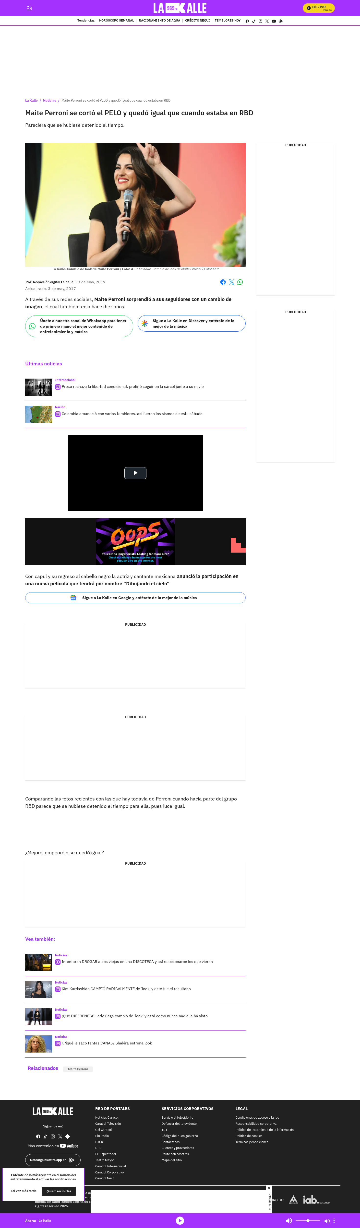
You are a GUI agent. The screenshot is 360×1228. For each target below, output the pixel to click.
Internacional (65, 380)
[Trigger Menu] (29, 8)
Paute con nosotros (175, 1154)
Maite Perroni (78, 1069)
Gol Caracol (103, 1130)
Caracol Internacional (110, 1166)
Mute (289, 1221)
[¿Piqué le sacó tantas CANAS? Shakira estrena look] (38, 1044)
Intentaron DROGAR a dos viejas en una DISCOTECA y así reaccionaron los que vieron (137, 961)
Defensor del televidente (179, 1123)
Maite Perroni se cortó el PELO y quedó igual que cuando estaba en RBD (115, 100)
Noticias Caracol (107, 1118)
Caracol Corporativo (109, 1172)
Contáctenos (171, 1142)
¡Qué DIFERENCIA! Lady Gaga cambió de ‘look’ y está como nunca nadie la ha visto (135, 1015)
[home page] (180, 8)
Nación (60, 407)
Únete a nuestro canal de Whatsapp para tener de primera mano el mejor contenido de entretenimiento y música (83, 326)
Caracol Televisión (108, 1123)
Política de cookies (249, 1136)
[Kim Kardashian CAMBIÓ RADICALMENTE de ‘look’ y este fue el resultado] (38, 989)
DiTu (98, 1148)
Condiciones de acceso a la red (257, 1118)
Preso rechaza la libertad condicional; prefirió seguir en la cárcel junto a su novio (133, 386)
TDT (164, 1130)
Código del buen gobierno (180, 1136)
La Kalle (31, 100)
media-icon (180, 1220)
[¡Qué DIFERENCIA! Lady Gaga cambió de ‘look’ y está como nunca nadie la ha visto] (38, 1016)
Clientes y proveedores (178, 1148)
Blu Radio (102, 1136)
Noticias (49, 100)
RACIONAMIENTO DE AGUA (159, 21)
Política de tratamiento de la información (265, 1130)
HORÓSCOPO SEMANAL (116, 21)
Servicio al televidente (177, 1118)
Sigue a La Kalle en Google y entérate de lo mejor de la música (139, 597)
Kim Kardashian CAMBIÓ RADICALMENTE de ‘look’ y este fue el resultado (126, 988)
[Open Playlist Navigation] (334, 1220)
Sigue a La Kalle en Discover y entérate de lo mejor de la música (193, 323)
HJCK (99, 1142)
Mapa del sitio (172, 1160)
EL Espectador (105, 1154)
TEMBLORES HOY (227, 21)
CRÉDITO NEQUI (197, 21)
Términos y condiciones (252, 1142)
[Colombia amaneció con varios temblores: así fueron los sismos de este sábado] (38, 414)
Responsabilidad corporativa (256, 1123)
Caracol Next (104, 1178)
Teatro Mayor (104, 1160)
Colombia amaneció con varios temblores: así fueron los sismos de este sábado (132, 413)
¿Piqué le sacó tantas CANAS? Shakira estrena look (107, 1043)
